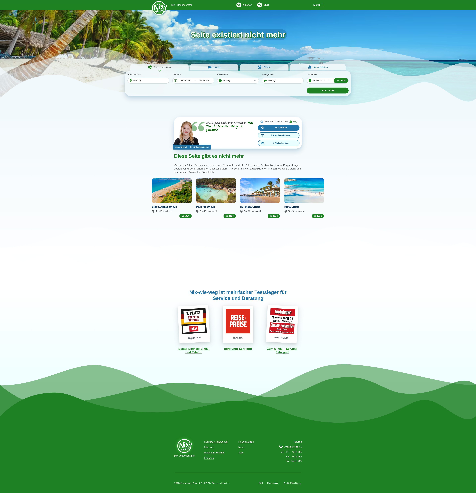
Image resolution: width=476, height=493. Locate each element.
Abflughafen (268, 75)
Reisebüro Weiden (214, 452)
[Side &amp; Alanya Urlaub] (172, 190)
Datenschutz (272, 483)
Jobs (241, 452)
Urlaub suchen (328, 90)
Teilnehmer (312, 75)
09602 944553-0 (293, 446)
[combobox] (150, 80)
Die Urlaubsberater (181, 5)
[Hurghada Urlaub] (260, 190)
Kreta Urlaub (291, 206)
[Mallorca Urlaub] (216, 190)
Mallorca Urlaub (205, 206)
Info (294, 121)
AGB (261, 483)
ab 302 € (274, 216)
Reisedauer (222, 75)
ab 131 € (185, 216)
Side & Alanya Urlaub (164, 206)
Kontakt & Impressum (216, 441)
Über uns (209, 447)
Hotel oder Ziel (134, 75)
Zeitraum (176, 75)
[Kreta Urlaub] (304, 190)
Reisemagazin (246, 441)
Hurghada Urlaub (250, 206)
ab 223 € (230, 216)
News (241, 447)
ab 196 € (318, 216)
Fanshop (209, 458)
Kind (342, 80)
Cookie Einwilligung (292, 483)
